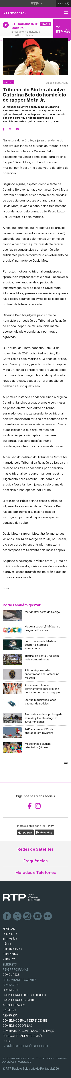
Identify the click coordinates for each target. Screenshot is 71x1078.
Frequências (35, 861)
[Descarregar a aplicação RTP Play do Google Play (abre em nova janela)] (44, 832)
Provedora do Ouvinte (19, 1000)
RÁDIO (7, 944)
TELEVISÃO (10, 939)
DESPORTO (10, 934)
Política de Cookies (43, 1058)
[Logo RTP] (21, 897)
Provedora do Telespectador (24, 995)
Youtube (37, 916)
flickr (48, 916)
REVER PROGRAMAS (15, 970)
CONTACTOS (11, 990)
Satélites (9, 1010)
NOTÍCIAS (9, 929)
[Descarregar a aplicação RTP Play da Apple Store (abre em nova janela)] (25, 832)
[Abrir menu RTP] (36, 3)
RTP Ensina (10, 954)
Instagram (27, 916)
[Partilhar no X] (10, 129)
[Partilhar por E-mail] (17, 129)
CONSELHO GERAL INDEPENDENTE (25, 1020)
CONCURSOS (11, 975)
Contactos (11, 985)
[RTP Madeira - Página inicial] (23, 12)
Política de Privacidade (16, 1058)
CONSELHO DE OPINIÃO (17, 1026)
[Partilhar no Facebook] (4, 129)
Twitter (17, 916)
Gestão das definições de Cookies (26, 1046)
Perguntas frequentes (19, 980)
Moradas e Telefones (35, 872)
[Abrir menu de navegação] (67, 13)
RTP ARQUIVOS (12, 949)
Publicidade (24, 1061)
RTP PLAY (9, 959)
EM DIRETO (10, 964)
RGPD (6, 1041)
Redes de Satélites (35, 849)
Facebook (7, 916)
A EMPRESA (10, 1015)
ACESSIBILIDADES (14, 1005)
